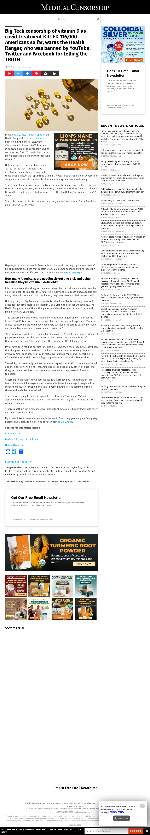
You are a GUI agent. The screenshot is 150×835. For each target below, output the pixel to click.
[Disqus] (51, 668)
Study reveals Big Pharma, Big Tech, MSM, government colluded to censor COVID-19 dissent (120, 164)
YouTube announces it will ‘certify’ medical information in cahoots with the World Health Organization (122, 328)
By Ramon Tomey (117, 231)
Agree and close (121, 818)
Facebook (87, 467)
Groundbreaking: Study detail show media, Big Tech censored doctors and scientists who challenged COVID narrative (122, 253)
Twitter (31, 474)
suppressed (19, 474)
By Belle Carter (116, 170)
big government (39, 467)
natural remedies (64, 471)
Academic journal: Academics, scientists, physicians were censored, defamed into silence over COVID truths (120, 267)
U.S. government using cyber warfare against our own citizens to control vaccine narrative (122, 151)
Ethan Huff (26, 67)
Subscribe (135, 831)
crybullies (76, 467)
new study (40, 138)
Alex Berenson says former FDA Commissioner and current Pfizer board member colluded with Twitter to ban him (122, 400)
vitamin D (41, 474)
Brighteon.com (13, 433)
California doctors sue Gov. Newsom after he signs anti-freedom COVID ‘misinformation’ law (122, 190)
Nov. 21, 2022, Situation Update (28, 134)
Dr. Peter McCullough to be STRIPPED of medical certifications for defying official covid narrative (122, 298)
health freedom (13, 471)
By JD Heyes (115, 195)
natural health (46, 471)
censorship (56, 467)
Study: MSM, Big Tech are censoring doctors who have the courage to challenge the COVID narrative (122, 225)
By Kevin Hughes (117, 184)
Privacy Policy (75, 825)
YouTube (51, 474)
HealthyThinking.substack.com (22, 439)
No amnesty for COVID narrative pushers (120, 200)
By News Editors (117, 204)
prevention (81, 471)
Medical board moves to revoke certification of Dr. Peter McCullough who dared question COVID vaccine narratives (123, 239)
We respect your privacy (60, 808)
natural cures (30, 471)
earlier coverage (73, 272)
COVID (66, 467)
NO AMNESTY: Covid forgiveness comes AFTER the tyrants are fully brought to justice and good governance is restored (122, 212)
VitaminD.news (64, 422)
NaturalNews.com (14, 445)
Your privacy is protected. (20, 519)
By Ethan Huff (116, 145)
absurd (26, 467)
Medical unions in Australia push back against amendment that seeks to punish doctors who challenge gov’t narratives (122, 178)
